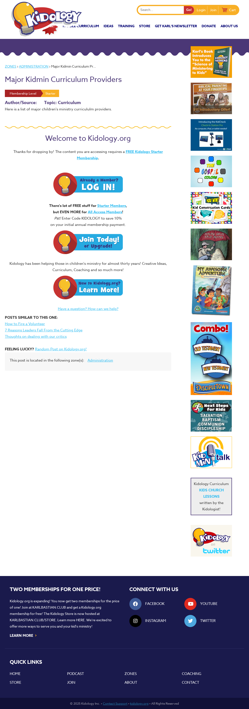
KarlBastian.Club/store (33, 620)
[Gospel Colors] (211, 171)
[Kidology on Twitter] (211, 541)
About (130, 682)
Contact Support (115, 703)
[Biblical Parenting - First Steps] (211, 98)
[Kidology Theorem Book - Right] (211, 62)
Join (213, 10)
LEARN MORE (23, 635)
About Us (229, 26)
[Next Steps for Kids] (211, 416)
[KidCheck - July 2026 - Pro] (211, 135)
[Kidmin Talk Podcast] (211, 452)
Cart (232, 10)
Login (201, 10)
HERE (80, 620)
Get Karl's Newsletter (176, 26)
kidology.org (139, 703)
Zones (10, 66)
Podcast (75, 673)
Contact (190, 682)
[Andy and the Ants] (211, 244)
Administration (33, 66)
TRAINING (126, 26)
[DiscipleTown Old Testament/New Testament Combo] (211, 358)
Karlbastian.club (49, 607)
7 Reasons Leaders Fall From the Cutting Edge (43, 330)
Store (144, 26)
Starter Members (111, 205)
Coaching (191, 673)
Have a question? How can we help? (88, 308)
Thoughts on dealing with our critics (36, 336)
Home (15, 673)
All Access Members (105, 211)
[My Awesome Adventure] (211, 291)
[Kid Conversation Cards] (211, 208)
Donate (209, 26)
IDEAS (108, 26)
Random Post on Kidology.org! (61, 349)
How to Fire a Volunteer (25, 324)
